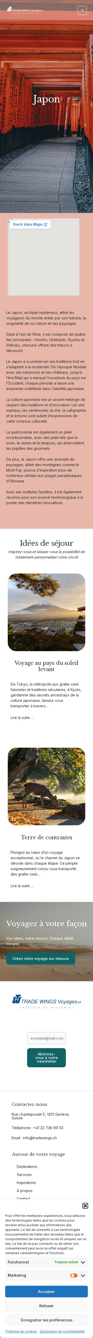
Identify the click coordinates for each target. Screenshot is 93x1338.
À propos (25, 1190)
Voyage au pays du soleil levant (47, 666)
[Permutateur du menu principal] (82, 10)
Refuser (46, 1305)
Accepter (46, 1291)
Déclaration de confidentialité (62, 1331)
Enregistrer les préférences (46, 1320)
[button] (85, 1205)
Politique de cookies (21, 1331)
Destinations (27, 1166)
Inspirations (26, 1182)
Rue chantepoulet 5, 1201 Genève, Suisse (41, 1116)
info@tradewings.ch (40, 1138)
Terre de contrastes (46, 837)
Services (24, 1174)
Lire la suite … (22, 717)
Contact (23, 1198)
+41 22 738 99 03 (48, 1128)
